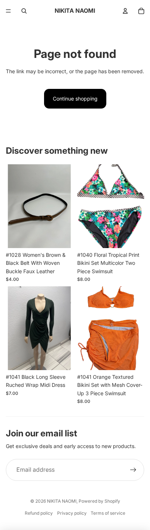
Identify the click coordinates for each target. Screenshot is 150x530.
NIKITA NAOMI (61, 501)
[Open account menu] (125, 11)
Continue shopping (75, 98)
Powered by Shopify (99, 501)
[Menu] (8, 11)
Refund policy (39, 513)
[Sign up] (133, 470)
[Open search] (24, 11)
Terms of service (108, 513)
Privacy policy (72, 513)
